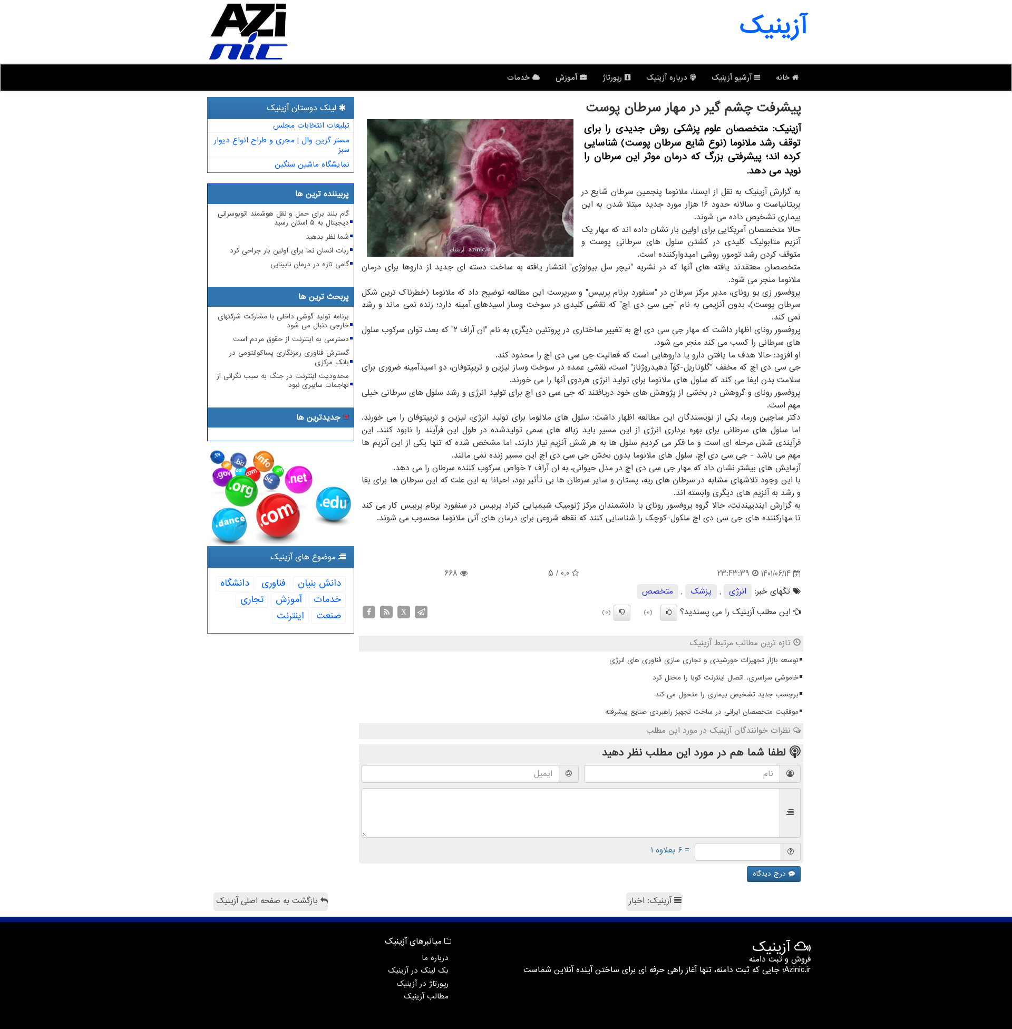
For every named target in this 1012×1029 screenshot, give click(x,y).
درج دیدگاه (771, 874)
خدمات (519, 77)
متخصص (657, 591)
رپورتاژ (613, 77)
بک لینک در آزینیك (418, 970)
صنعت (328, 616)
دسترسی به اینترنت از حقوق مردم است (291, 339)
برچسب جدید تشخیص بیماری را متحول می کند (727, 695)
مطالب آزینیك (426, 996)
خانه (784, 77)
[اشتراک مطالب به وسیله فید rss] (386, 612)
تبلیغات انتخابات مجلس (311, 125)
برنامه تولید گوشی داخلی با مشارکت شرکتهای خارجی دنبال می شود (283, 321)
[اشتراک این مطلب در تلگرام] (421, 612)
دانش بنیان (319, 583)
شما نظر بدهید (327, 237)
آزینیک (773, 26)
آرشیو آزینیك (733, 77)
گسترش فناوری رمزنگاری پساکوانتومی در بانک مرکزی (289, 357)
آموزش (568, 77)
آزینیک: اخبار (651, 901)
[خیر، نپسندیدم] (622, 612)
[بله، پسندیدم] (668, 612)
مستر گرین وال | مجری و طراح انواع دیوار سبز (281, 145)
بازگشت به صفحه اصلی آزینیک (268, 901)
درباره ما (435, 958)
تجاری (252, 600)
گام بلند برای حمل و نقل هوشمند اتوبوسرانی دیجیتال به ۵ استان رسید (283, 218)
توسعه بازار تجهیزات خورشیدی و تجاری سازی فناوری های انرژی (704, 660)
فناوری (273, 583)
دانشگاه (234, 583)
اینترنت (290, 616)
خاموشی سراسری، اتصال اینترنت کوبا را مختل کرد (726, 678)
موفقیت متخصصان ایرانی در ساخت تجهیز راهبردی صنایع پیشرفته (702, 712)
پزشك (701, 591)
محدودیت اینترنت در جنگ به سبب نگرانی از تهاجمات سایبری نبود (283, 380)
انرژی (737, 591)
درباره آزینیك (668, 77)
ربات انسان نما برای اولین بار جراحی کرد (289, 251)
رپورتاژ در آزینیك (422, 983)
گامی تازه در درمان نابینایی (309, 264)
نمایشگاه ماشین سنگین (312, 164)
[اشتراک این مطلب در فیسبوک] (369, 612)
